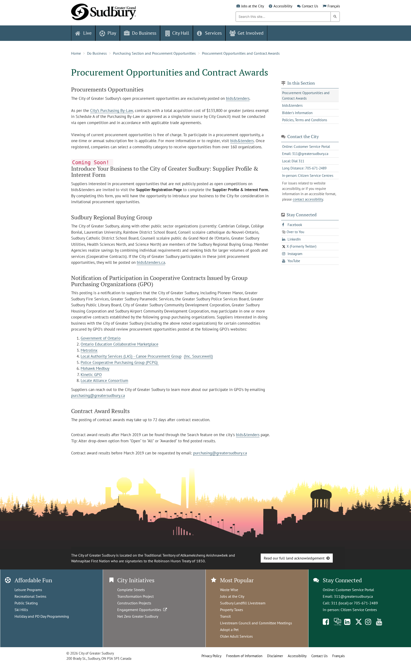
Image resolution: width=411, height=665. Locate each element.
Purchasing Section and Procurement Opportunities (154, 53)
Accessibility (283, 6)
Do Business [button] (144, 33)
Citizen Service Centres (359, 609)
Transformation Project (135, 596)
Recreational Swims (30, 596)
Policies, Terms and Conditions (304, 120)
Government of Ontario (101, 338)
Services (213, 33)
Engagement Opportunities (140, 609)
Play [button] (112, 33)
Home (76, 53)
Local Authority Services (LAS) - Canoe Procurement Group (131, 356)
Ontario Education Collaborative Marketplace (119, 344)
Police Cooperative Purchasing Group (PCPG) (120, 362)
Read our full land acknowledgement (294, 558)
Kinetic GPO (91, 374)
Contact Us (310, 6)
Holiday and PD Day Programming (42, 616)
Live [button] (87, 33)
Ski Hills (21, 609)
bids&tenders (238, 98)
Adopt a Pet (229, 629)
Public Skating (26, 603)
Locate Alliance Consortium (104, 380)
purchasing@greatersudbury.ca (98, 395)
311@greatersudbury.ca (353, 596)
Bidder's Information (297, 113)
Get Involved (251, 33)
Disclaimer (275, 656)
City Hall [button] (180, 33)
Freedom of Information (244, 656)
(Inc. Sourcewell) (198, 356)
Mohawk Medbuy (95, 368)
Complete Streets (131, 589)
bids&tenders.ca (151, 262)
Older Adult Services (236, 636)
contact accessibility (308, 199)
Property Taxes (231, 609)
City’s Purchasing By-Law (111, 110)
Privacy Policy (211, 656)
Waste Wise (229, 589)
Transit (225, 616)
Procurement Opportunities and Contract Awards (241, 53)
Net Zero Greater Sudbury (137, 616)
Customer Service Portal (355, 589)
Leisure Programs (28, 589)
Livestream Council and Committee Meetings (256, 623)
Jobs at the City (252, 6)
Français (334, 6)
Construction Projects (134, 603)
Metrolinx (89, 350)
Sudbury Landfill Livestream (242, 603)
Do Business (97, 53)
